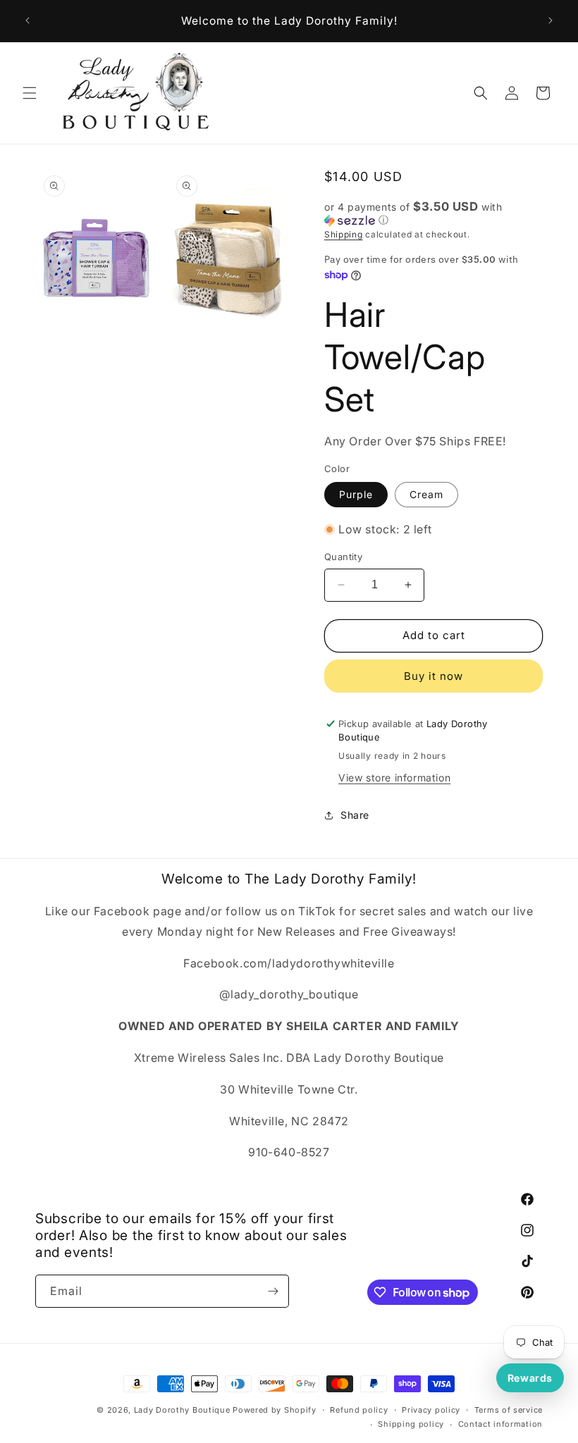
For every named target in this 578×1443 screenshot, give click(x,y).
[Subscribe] (272, 1291)
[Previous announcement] (27, 20)
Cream (426, 494)
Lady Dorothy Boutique (182, 1410)
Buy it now (433, 676)
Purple (356, 494)
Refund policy (359, 1410)
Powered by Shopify (274, 1410)
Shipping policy (411, 1424)
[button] (29, 93)
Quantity (343, 556)
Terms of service (508, 1410)
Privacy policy (431, 1410)
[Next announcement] (550, 20)
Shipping (343, 234)
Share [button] (354, 815)
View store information (394, 778)
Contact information (500, 1424)
